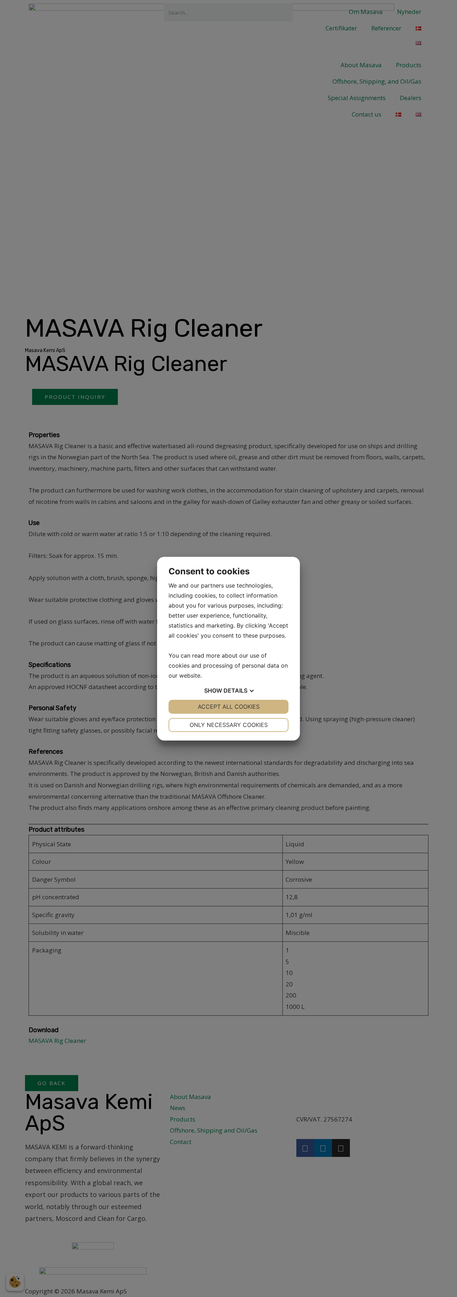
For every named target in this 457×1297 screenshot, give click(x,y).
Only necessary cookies (229, 724)
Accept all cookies (229, 706)
